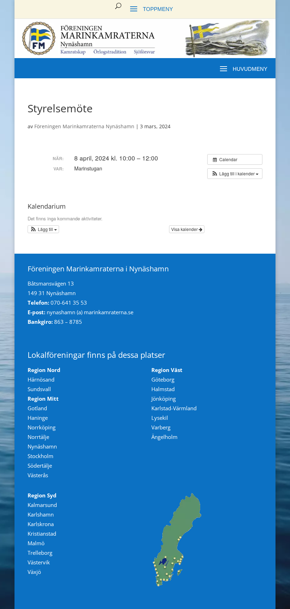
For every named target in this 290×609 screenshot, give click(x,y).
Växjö (34, 571)
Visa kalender (185, 229)
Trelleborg (40, 552)
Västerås (38, 475)
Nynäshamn (42, 446)
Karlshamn (41, 514)
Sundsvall (39, 389)
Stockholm (40, 455)
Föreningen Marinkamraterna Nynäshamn (84, 126)
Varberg (160, 427)
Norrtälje (38, 436)
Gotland (37, 408)
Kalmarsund (42, 504)
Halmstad (163, 389)
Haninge (38, 417)
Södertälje (40, 465)
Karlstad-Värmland (174, 408)
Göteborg (162, 379)
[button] (235, 174)
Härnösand (41, 379)
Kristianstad (42, 533)
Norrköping (42, 427)
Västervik (39, 562)
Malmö (36, 543)
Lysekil (159, 417)
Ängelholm (164, 436)
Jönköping (163, 398)
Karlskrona (41, 524)
